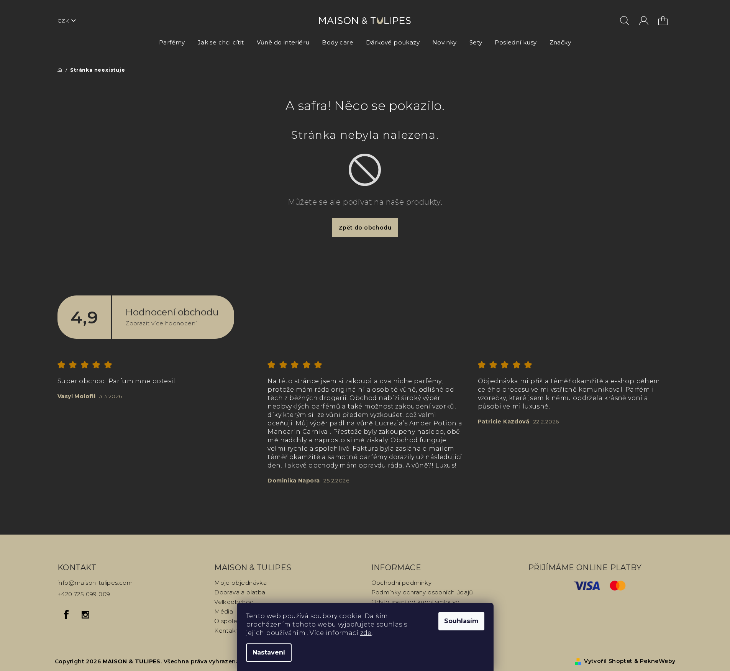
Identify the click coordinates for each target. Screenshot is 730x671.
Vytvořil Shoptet (608, 661)
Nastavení (269, 652)
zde (366, 633)
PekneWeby (658, 661)
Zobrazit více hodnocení (161, 323)
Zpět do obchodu (365, 227)
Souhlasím (461, 621)
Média (223, 611)
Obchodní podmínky (401, 582)
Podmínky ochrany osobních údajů (422, 592)
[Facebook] (66, 614)
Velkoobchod (234, 601)
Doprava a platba (239, 592)
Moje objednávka (240, 582)
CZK (63, 20)
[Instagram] (85, 614)
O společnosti (234, 621)
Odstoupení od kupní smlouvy (415, 601)
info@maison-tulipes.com (95, 582)
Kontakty (227, 630)
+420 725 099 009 (83, 594)
